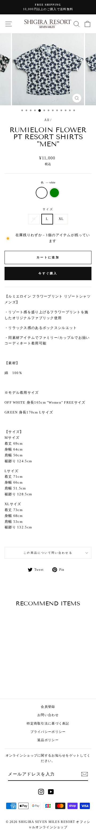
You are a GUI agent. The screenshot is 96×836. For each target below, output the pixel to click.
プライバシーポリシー (48, 732)
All (46, 120)
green (54, 192)
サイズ (48, 209)
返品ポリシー (48, 740)
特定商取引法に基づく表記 (48, 723)
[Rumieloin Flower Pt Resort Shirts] (18, 680)
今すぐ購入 (48, 273)
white (41, 192)
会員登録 (48, 707)
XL (61, 219)
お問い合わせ (48, 715)
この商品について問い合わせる (47, 552)
